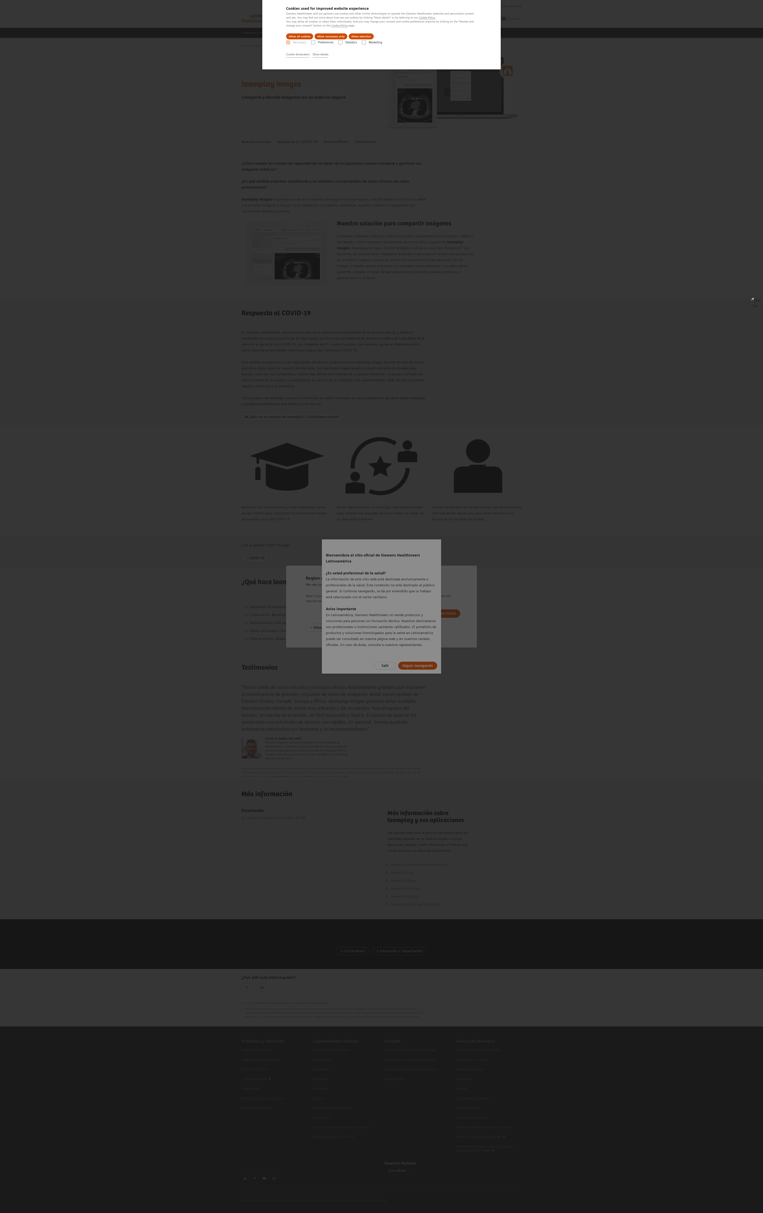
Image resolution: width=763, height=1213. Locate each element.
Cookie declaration (298, 54)
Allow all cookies (300, 36)
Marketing (375, 42)
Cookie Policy (427, 17)
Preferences (325, 42)
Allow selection (361, 36)
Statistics (351, 42)
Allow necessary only (331, 36)
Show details (320, 54)
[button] (756, 302)
